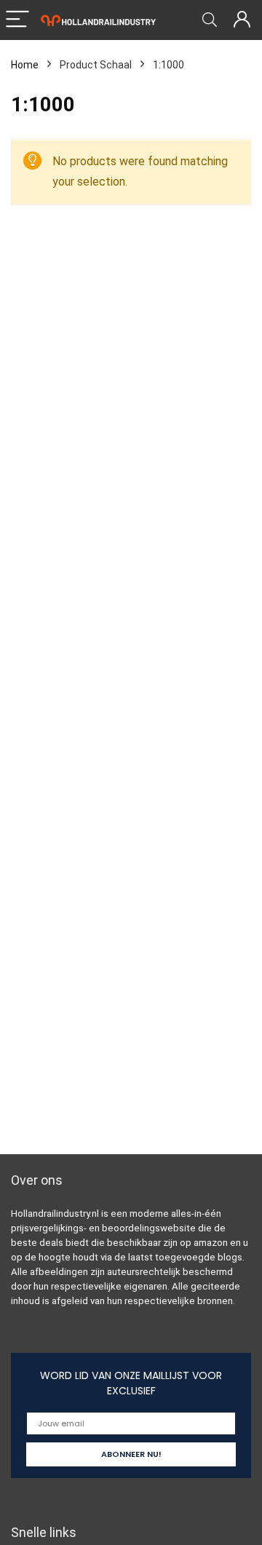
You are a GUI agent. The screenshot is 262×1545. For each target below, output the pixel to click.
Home (25, 65)
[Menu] (17, 20)
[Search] (209, 20)
